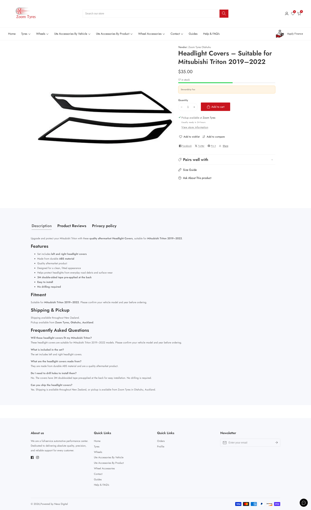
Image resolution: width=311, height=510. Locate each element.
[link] (289, 34)
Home (12, 34)
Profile (160, 446)
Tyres (24, 34)
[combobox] (155, 14)
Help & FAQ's (211, 34)
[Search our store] (223, 14)
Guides (193, 34)
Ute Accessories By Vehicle (70, 34)
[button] (226, 159)
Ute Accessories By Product (112, 34)
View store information (194, 127)
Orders (161, 441)
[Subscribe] (276, 442)
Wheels (40, 34)
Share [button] (225, 145)
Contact (175, 34)
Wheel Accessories (149, 34)
